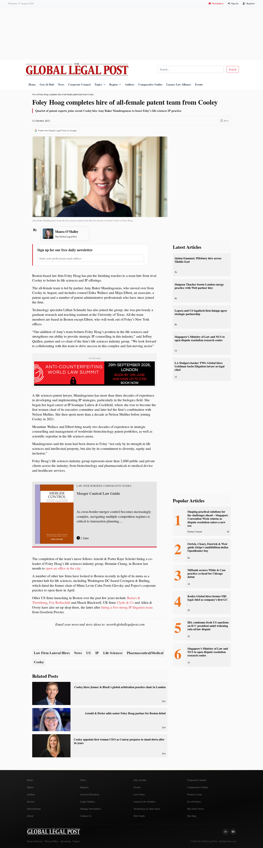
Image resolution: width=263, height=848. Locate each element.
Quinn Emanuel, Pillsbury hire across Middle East (198, 260)
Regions (84, 787)
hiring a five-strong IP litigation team (127, 607)
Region (113, 84)
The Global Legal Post (66, 236)
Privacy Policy (51, 841)
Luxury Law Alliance (178, 84)
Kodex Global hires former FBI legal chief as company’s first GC (207, 598)
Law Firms (139, 794)
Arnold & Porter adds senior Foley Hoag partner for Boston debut (125, 713)
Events (199, 84)
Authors (129, 84)
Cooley (39, 661)
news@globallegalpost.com (125, 624)
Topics (98, 84)
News (61, 84)
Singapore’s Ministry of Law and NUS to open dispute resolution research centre (200, 338)
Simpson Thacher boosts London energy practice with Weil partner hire (199, 286)
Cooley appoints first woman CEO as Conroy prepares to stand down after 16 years (119, 741)
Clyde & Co (125, 602)
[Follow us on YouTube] (233, 832)
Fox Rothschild (59, 602)
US (88, 652)
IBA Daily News (195, 808)
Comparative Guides (150, 84)
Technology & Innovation (147, 808)
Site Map (191, 816)
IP (97, 652)
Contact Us (86, 816)
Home (32, 84)
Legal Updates (87, 801)
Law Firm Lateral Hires (52, 652)
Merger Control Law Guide (98, 493)
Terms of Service (35, 841)
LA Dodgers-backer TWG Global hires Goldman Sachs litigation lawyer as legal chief (200, 366)
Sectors (30, 801)
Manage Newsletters (90, 808)
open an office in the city (63, 568)
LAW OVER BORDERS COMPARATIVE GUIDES (104, 485)
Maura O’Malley (66, 231)
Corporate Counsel (79, 84)
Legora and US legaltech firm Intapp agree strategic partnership (201, 312)
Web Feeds (139, 816)
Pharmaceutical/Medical (145, 652)
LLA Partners (194, 801)
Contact (76, 841)
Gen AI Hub (47, 84)
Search (233, 69)
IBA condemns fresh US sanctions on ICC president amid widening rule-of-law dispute (208, 626)
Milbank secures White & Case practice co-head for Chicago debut (206, 573)
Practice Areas (194, 794)
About (30, 816)
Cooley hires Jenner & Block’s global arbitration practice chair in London (120, 687)
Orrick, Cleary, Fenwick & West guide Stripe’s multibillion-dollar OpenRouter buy (207, 547)
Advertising (65, 841)
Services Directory (90, 794)
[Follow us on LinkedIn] (226, 832)
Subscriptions (34, 808)
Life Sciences (112, 652)
